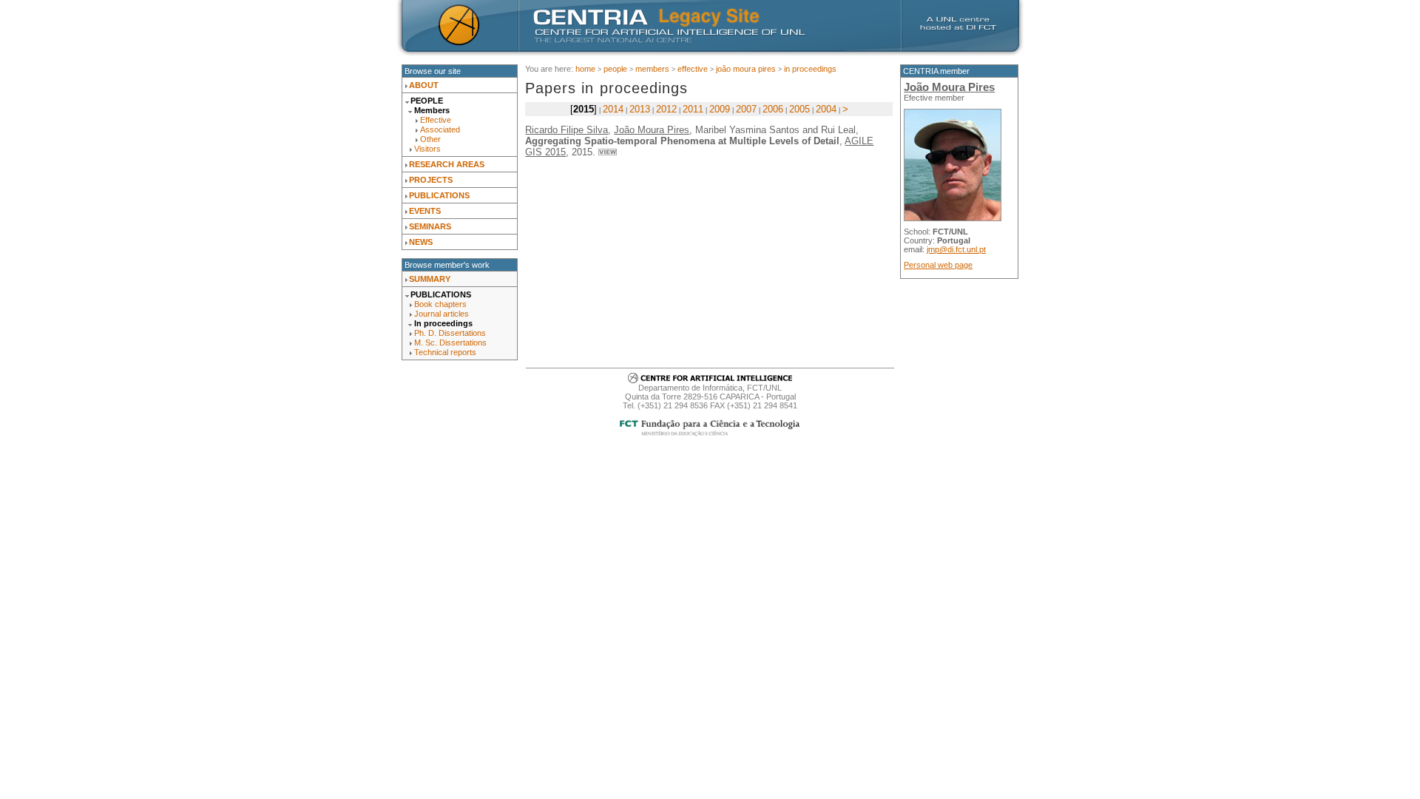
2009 (719, 109)
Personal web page (938, 264)
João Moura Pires (746, 68)
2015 (583, 109)
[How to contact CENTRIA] (710, 380)
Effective (435, 119)
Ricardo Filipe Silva (566, 129)
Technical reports (445, 352)
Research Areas (446, 164)
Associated (440, 129)
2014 (613, 109)
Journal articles (441, 313)
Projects (431, 179)
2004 (826, 109)
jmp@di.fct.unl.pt (956, 249)
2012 (666, 109)
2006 (773, 109)
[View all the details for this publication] (607, 152)
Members (432, 110)
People (426, 100)
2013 (639, 109)
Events (425, 210)
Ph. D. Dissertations (450, 332)
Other (430, 139)
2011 (693, 109)
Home (585, 68)
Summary (429, 278)
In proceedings (443, 323)
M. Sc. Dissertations (450, 342)
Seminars (430, 226)
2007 (746, 109)
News (421, 241)
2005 (799, 109)
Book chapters (440, 304)
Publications (439, 195)
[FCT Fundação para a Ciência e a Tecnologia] (710, 434)
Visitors (427, 148)
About (424, 85)
